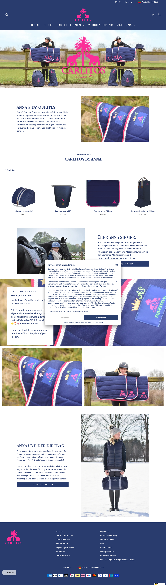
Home (35, 25)
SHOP (48, 25)
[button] (159, 584)
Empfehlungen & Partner (65, 548)
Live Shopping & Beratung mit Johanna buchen (117, 560)
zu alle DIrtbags (42, 485)
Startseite (77, 154)
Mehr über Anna (123, 264)
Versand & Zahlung (107, 539)
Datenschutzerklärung (108, 535)
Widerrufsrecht (106, 548)
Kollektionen (86, 154)
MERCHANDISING (100, 25)
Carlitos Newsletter (63, 556)
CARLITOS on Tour (63, 539)
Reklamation (60, 552)
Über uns (125, 25)
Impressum (104, 531)
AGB (102, 543)
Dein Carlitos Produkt (108, 556)
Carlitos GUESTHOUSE (64, 535)
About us (59, 531)
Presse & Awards (62, 543)
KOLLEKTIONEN (70, 25)
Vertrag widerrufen (107, 552)
